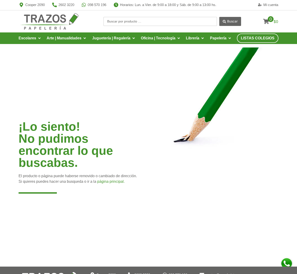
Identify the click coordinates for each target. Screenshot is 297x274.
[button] (30, 38)
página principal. (111, 181)
